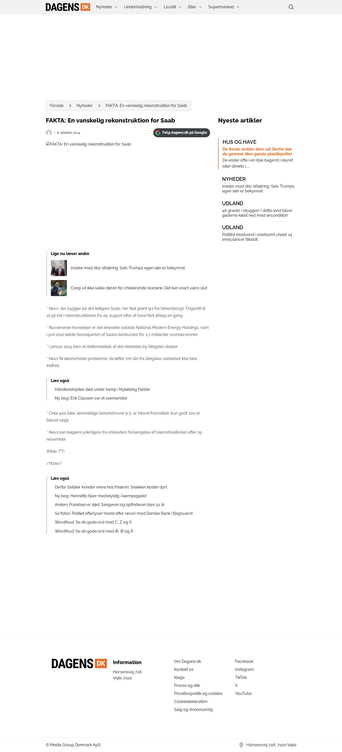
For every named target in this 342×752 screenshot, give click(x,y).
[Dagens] (68, 7)
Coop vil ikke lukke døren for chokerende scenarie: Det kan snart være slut (139, 288)
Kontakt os (184, 669)
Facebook (244, 661)
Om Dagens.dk (187, 661)
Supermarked (221, 7)
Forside (57, 105)
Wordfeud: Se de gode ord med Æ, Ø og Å (94, 531)
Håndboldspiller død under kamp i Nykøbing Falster (102, 389)
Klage (179, 677)
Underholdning (138, 7)
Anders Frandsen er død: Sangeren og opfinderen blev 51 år (110, 504)
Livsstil (170, 7)
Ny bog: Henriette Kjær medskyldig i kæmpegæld (100, 495)
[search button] (291, 7)
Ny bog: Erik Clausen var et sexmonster (91, 398)
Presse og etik (187, 685)
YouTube (243, 693)
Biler (192, 7)
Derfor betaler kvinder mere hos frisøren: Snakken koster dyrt (111, 487)
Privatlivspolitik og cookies (198, 693)
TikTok (241, 677)
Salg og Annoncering (193, 709)
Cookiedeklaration (190, 701)
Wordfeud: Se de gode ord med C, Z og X (93, 522)
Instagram (244, 669)
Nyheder (104, 7)
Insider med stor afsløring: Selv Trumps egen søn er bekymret (128, 268)
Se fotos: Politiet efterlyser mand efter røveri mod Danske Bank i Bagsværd (124, 513)
